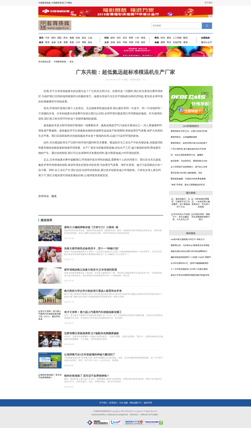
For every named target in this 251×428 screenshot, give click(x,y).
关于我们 (209, 3)
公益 (90, 38)
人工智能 (177, 38)
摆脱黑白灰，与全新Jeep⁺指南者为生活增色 (190, 245)
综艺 (119, 38)
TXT (140, 403)
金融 (53, 42)
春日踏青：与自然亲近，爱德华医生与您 (189, 161)
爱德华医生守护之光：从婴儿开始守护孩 (189, 131)
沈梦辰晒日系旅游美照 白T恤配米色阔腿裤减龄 (91, 333)
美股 (72, 42)
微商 (163, 42)
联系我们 (113, 403)
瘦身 (185, 42)
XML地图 (123, 403)
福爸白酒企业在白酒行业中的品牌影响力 (189, 251)
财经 (113, 38)
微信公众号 (206, 42)
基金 (90, 42)
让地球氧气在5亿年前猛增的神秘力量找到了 (89, 354)
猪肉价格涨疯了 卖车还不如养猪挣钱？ (86, 375)
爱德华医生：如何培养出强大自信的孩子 (189, 143)
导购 (125, 42)
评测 (131, 42)
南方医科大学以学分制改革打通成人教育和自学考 (93, 290)
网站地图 (134, 403)
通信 (169, 38)
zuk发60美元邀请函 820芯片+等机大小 (188, 239)
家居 (47, 42)
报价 (143, 42)
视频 (72, 38)
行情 (137, 42)
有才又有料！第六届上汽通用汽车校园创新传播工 (93, 312)
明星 (131, 38)
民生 (65, 38)
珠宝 (169, 42)
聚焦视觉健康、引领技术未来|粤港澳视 (188, 179)
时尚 (163, 38)
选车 (119, 42)
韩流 (143, 38)
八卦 (137, 38)
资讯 (71, 62)
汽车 (47, 38)
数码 (185, 38)
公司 (78, 42)
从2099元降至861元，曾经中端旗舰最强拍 (189, 263)
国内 (53, 38)
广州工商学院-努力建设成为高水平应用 (188, 149)
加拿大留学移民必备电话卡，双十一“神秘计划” (91, 248)
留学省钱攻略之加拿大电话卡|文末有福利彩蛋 (90, 269)
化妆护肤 (177, 42)
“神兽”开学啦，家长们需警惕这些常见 (188, 185)
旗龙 (54, 196)
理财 (84, 42)
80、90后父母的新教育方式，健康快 (187, 155)
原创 (78, 38)
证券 (59, 42)
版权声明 (148, 403)
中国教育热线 (60, 62)
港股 (65, 42)
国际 (59, 38)
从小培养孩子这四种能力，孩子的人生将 (189, 167)
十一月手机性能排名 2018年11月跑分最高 (189, 269)
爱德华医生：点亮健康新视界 (184, 137)
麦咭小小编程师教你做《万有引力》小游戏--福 (91, 227)
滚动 (84, 38)
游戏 (113, 42)
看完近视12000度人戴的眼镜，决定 (186, 173)
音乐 (125, 38)
